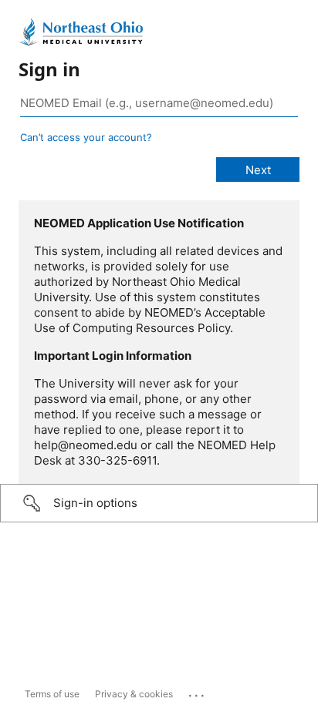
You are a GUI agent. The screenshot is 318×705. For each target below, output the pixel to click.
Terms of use (52, 694)
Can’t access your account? (86, 137)
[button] (159, 503)
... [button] (197, 692)
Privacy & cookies (134, 694)
